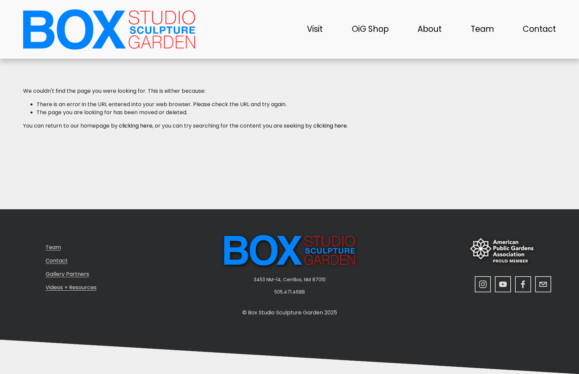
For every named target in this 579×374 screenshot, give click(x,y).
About (429, 29)
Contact (539, 29)
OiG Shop (370, 29)
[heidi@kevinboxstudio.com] (543, 284)
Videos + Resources (71, 287)
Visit (315, 29)
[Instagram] (483, 284)
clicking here (135, 126)
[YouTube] (503, 284)
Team (482, 29)
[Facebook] (523, 284)
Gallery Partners (67, 274)
